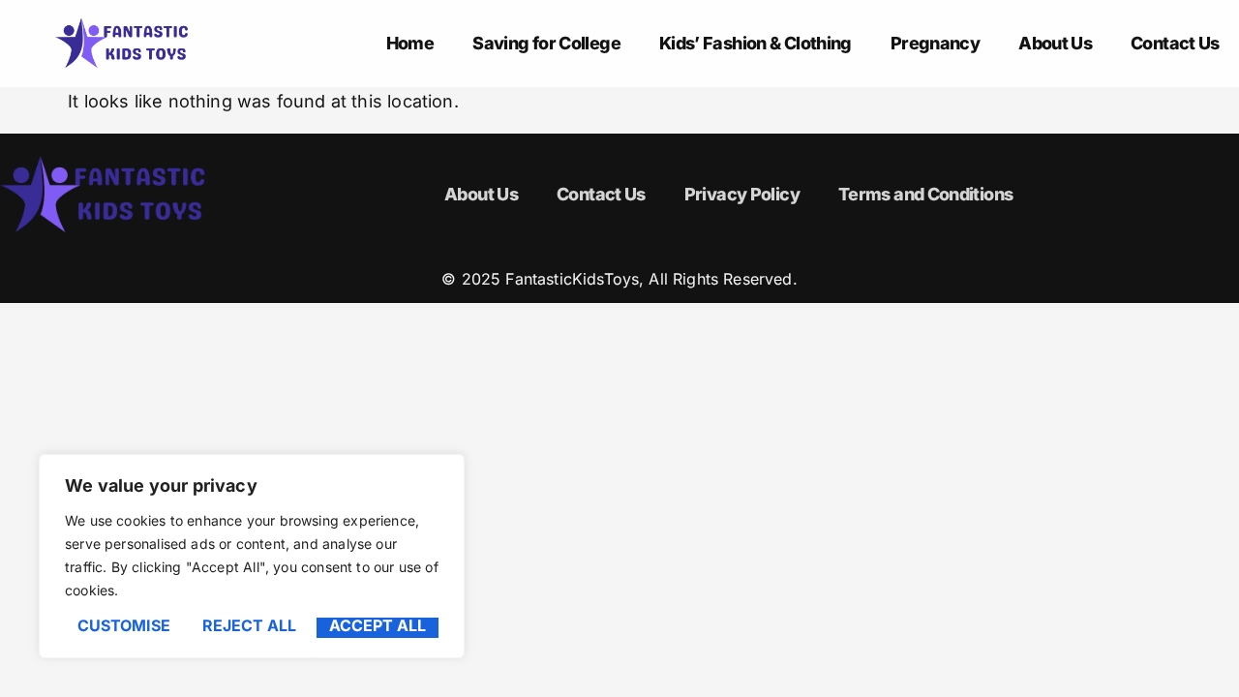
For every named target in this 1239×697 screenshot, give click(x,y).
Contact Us (1175, 43)
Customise (123, 626)
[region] (252, 556)
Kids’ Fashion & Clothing (755, 43)
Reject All (249, 626)
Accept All (377, 626)
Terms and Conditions (925, 194)
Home (410, 43)
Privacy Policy (742, 194)
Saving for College (546, 43)
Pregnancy (935, 43)
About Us (1055, 43)
